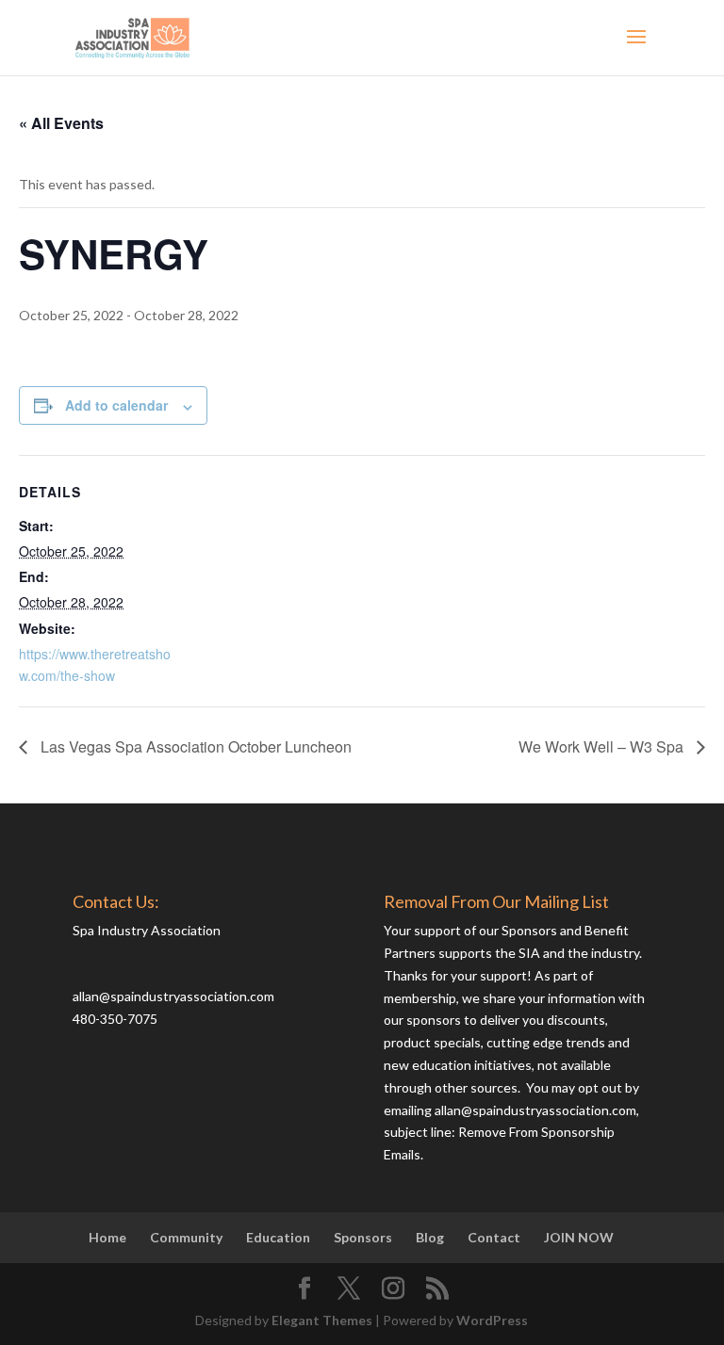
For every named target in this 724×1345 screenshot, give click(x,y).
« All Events (61, 123)
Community (186, 1237)
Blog (430, 1237)
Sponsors (363, 1237)
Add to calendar (116, 405)
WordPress (492, 1320)
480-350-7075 (115, 1019)
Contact (494, 1237)
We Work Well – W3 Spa (602, 746)
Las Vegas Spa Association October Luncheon (194, 746)
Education (278, 1237)
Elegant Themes (322, 1320)
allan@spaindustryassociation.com (173, 996)
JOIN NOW (579, 1237)
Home (107, 1237)
